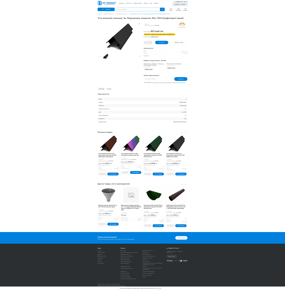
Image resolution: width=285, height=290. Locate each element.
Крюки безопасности (125, 259)
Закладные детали (146, 254)
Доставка (100, 254)
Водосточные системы (147, 250)
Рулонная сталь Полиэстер (148, 271)
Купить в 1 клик (179, 42)
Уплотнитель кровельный (148, 273)
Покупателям (101, 263)
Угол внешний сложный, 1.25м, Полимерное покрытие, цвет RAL (130, 154)
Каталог (107, 9)
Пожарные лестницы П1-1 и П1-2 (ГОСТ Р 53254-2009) (152, 269)
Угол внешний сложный (121, 14)
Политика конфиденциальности (104, 285)
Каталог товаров (101, 252)
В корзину (161, 42)
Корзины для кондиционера (148, 256)
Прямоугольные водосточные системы (129, 252)
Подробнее (146, 55)
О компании (100, 258)
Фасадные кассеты (125, 275)
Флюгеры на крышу (146, 275)
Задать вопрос (181, 238)
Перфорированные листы (126, 268)
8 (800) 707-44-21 (181, 2)
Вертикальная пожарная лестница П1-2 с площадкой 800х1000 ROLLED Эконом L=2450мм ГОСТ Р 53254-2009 (131, 208)
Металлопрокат (146, 261)
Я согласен (158, 288)
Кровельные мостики (125, 258)
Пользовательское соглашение (118, 285)
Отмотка (144, 266)
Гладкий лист (145, 252)
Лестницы (144, 259)
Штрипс (144, 277)
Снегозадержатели (125, 273)
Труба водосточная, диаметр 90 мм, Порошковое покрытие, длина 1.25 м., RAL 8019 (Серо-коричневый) (175, 207)
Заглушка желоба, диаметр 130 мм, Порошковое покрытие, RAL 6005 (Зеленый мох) (153, 207)
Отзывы (109, 89)
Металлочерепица (125, 263)
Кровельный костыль (147, 258)
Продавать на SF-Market (180, 4)
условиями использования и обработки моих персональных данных (169, 82)
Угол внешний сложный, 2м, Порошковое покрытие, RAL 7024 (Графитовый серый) (175, 155)
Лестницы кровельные (126, 261)
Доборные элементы (108, 14)
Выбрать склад (148, 69)
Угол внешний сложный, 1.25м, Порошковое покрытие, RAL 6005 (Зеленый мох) (153, 155)
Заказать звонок (171, 256)
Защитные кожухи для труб (127, 256)
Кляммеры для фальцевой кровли (128, 278)
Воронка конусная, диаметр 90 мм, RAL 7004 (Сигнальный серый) (107, 206)
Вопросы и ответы (102, 256)
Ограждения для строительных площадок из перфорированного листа (152, 264)
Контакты (100, 261)
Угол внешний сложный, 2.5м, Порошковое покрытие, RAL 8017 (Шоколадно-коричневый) (107, 155)
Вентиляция (123, 250)
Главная (100, 14)
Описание (101, 89)
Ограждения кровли (125, 266)
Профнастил (123, 271)
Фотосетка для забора (126, 277)
